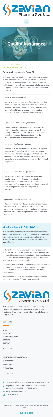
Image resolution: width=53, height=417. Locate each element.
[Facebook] (21, 413)
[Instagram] (25, 413)
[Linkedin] (28, 413)
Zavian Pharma (19, 405)
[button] (26, 21)
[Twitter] (31, 413)
